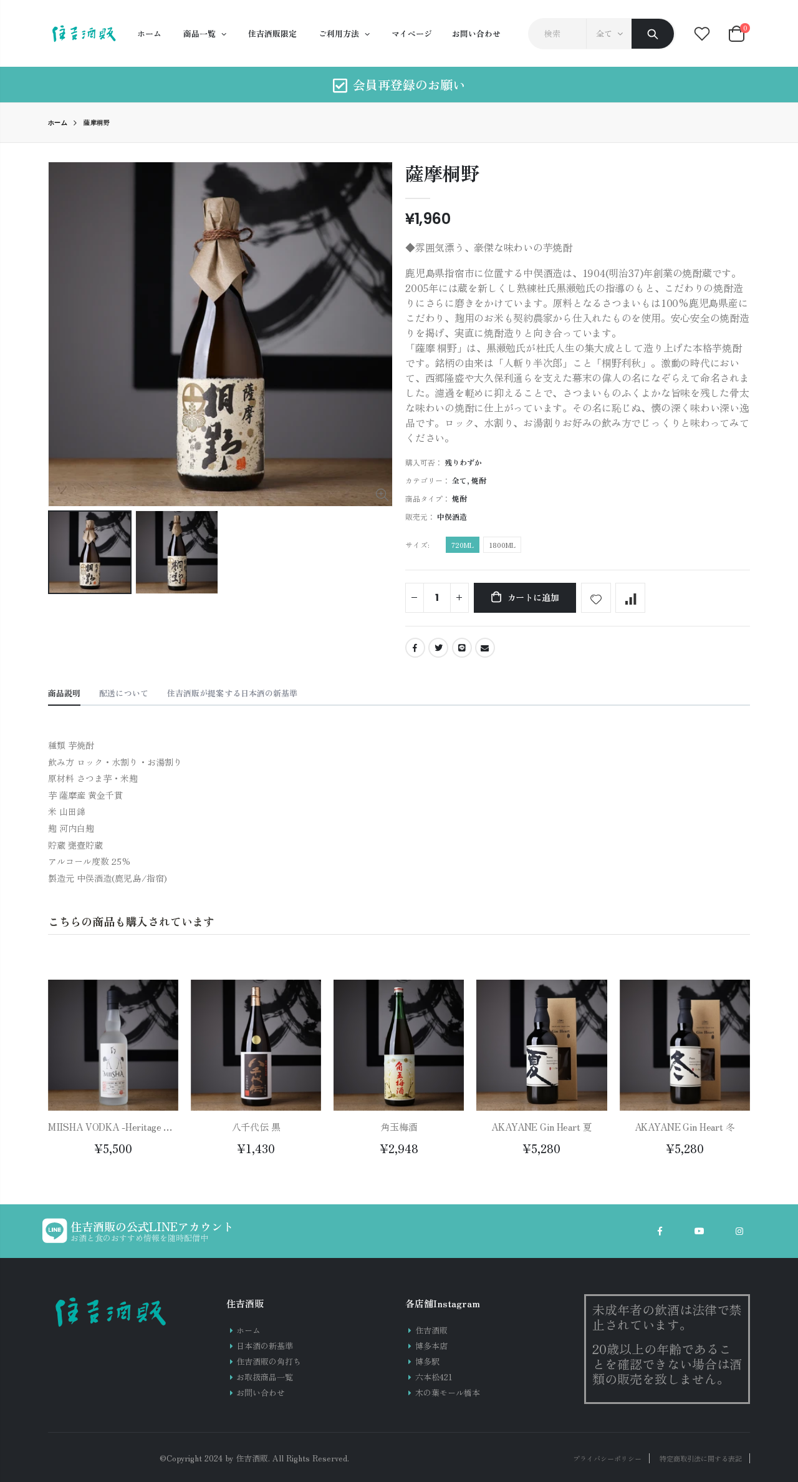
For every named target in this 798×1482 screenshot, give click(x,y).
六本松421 (434, 1377)
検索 (653, 34)
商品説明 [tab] (64, 693)
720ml (462, 545)
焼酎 (478, 480)
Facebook (415, 648)
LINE (462, 648)
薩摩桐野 (442, 173)
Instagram (739, 1231)
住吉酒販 (431, 1330)
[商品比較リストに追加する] (630, 598)
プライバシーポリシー (607, 1458)
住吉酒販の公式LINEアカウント (152, 1226)
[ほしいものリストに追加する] (596, 598)
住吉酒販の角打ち (268, 1361)
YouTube (699, 1231)
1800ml (502, 545)
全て (604, 33)
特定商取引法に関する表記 (701, 1458)
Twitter (438, 648)
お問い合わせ (260, 1392)
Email (485, 648)
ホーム (58, 122)
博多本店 (431, 1346)
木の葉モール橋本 (447, 1392)
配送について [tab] (123, 693)
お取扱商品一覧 (264, 1377)
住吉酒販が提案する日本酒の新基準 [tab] (232, 693)
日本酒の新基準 (264, 1346)
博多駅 (427, 1361)
